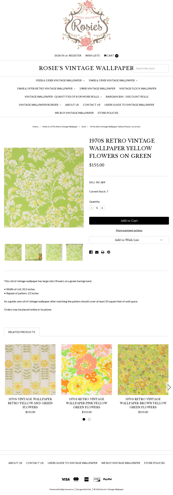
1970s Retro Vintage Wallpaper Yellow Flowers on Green (115, 126)
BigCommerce (67, 489)
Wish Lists (92, 55)
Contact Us (91, 104)
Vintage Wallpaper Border (39, 104)
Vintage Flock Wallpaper (137, 88)
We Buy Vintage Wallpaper (74, 112)
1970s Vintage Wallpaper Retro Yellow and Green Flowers (30, 403)
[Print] (102, 252)
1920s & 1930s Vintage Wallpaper (58, 80)
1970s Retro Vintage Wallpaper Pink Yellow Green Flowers (86, 403)
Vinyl (83, 126)
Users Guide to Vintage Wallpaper (129, 104)
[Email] (96, 252)
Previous (3, 387)
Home (35, 126)
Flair (89, 489)
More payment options (129, 230)
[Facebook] (91, 252)
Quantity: (94, 201)
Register (75, 55)
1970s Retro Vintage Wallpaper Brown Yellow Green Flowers (143, 403)
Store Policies (108, 112)
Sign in (60, 55)
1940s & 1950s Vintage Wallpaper (112, 80)
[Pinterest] (108, 252)
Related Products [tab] (21, 331)
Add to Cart (30, 387)
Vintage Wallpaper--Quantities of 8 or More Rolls (62, 96)
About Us (72, 104)
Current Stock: (98, 191)
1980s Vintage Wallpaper (97, 88)
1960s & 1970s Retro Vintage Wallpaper (45, 88)
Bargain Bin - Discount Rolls (127, 96)
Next (169, 387)
